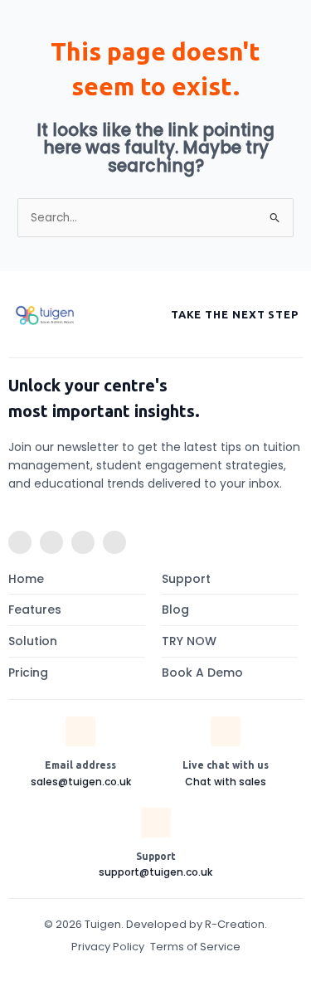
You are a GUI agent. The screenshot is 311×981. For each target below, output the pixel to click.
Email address (80, 765)
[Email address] (80, 731)
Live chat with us (225, 765)
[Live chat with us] (226, 731)
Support (156, 856)
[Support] (156, 823)
